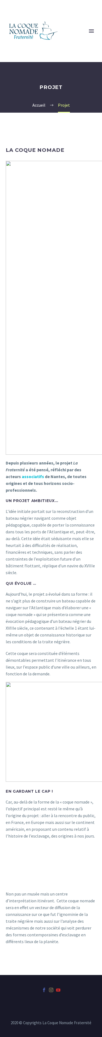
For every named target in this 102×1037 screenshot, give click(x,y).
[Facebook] (44, 990)
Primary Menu (91, 31)
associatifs (33, 476)
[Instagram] (51, 990)
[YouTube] (58, 990)
